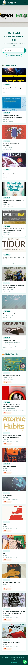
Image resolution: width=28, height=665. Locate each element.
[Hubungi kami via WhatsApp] (25, 661)
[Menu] (24, 3)
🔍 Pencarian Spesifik (14, 55)
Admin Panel (14, 662)
